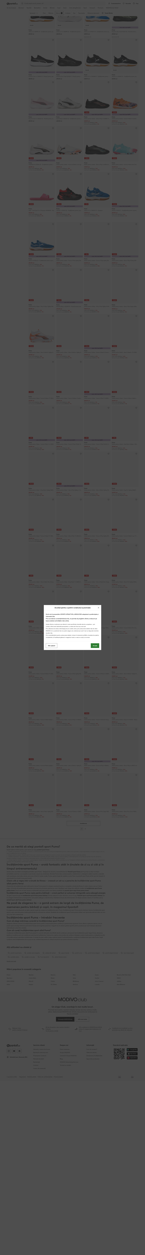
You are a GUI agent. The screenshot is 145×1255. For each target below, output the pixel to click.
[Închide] (98, 608)
